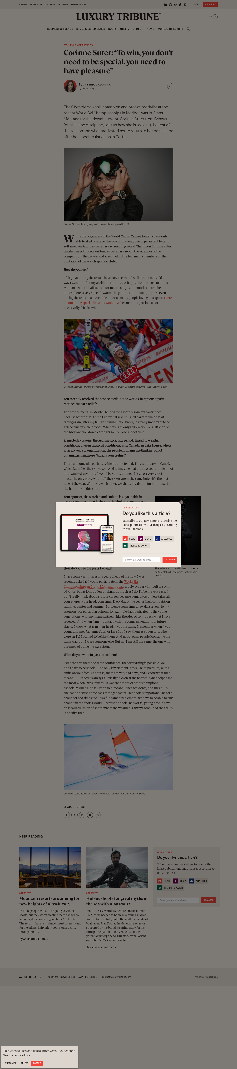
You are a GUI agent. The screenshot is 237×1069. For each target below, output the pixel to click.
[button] (118, 534)
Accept (37, 1063)
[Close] (181, 502)
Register (170, 559)
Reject (24, 1063)
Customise (10, 1063)
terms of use (22, 1055)
